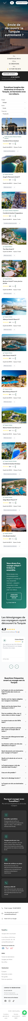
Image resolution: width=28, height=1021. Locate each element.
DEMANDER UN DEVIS (22, 2)
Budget (3, 99)
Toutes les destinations (8, 957)
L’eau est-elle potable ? (9, 772)
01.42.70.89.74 (17, 908)
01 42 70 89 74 (15, 77)
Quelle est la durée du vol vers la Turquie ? (12, 759)
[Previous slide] (3, 126)
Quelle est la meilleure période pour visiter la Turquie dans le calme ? (11, 729)
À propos (4, 971)
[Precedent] (11, 666)
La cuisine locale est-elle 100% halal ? (11, 721)
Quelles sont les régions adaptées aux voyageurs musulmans (12, 699)
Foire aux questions (7, 979)
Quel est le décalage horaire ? (11, 778)
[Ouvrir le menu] (12, 2)
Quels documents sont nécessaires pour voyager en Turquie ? (12, 751)
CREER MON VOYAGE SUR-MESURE (14, 596)
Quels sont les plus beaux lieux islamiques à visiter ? (11, 707)
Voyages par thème (7, 959)
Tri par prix (4, 111)
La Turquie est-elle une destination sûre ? (12, 784)
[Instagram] (9, 1001)
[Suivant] (17, 666)
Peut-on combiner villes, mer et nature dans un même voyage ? (11, 714)
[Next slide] (24, 126)
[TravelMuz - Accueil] (5, 3)
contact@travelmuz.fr (10, 914)
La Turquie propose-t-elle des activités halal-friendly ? (11, 766)
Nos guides (5, 976)
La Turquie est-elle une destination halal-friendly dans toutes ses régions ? (12, 692)
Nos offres (4, 962)
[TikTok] (13, 1001)
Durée (3, 105)
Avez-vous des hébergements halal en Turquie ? (13, 737)
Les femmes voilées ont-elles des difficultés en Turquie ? (12, 744)
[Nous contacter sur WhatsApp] (24, 1012)
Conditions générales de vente (6, 1016)
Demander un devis (9, 73)
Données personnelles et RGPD (16, 1016)
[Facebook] (5, 1001)
